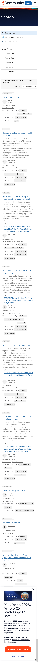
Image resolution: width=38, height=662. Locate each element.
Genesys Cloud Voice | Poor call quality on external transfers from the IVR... (16, 557)
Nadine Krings (10, 101)
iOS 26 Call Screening (11, 97)
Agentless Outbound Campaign (16, 345)
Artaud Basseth (10, 494)
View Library (6, 168)
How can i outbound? (11, 523)
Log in (28, 3)
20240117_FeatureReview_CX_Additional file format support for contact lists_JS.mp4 (18, 300)
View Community (8, 108)
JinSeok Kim (11, 526)
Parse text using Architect (13, 490)
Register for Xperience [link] (18, 649)
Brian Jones (11, 563)
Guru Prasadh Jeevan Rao (12, 161)
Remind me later (18, 657)
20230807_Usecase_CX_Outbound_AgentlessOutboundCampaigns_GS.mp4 (18, 375)
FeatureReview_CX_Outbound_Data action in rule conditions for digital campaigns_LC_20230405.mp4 (18, 449)
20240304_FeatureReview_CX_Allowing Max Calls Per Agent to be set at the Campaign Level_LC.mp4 (18, 228)
